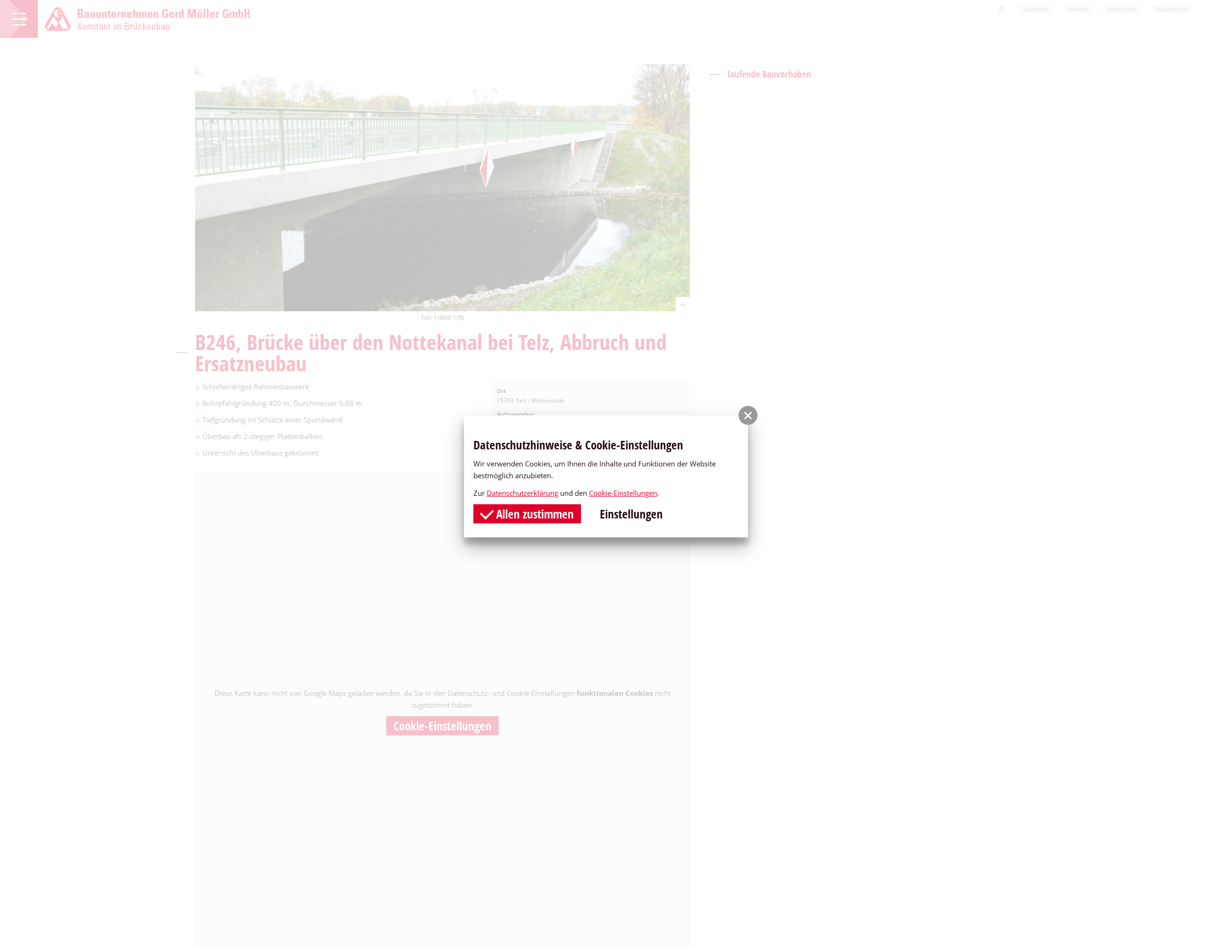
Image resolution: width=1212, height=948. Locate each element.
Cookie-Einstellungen (623, 493)
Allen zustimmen (533, 514)
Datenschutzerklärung (522, 493)
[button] (748, 415)
